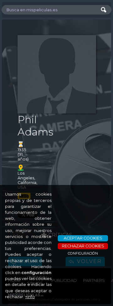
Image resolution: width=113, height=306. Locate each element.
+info (30, 296)
